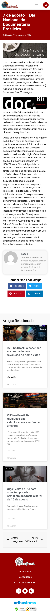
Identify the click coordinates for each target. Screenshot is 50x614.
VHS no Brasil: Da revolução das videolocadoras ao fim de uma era (23, 420)
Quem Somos (25, 572)
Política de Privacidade (25, 583)
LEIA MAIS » (11, 377)
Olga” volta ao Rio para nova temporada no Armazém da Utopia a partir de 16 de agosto (24, 494)
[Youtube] (25, 591)
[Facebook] (31, 591)
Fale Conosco (25, 577)
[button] (36, 5)
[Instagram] (18, 591)
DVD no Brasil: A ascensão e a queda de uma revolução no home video (24, 351)
